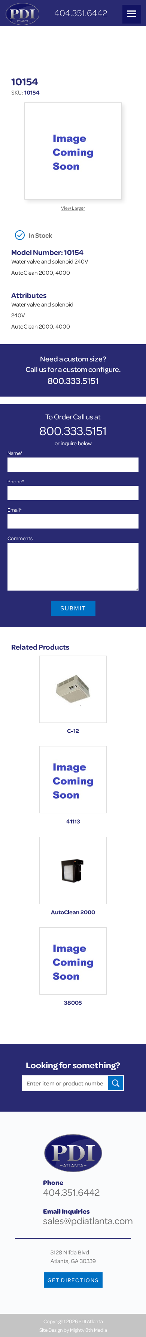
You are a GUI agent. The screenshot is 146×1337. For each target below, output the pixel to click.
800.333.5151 (73, 381)
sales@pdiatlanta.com (88, 1220)
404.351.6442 (80, 13)
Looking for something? (73, 1065)
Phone (15, 481)
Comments (20, 538)
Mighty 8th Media (88, 1329)
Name (14, 452)
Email (14, 509)
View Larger (73, 207)
